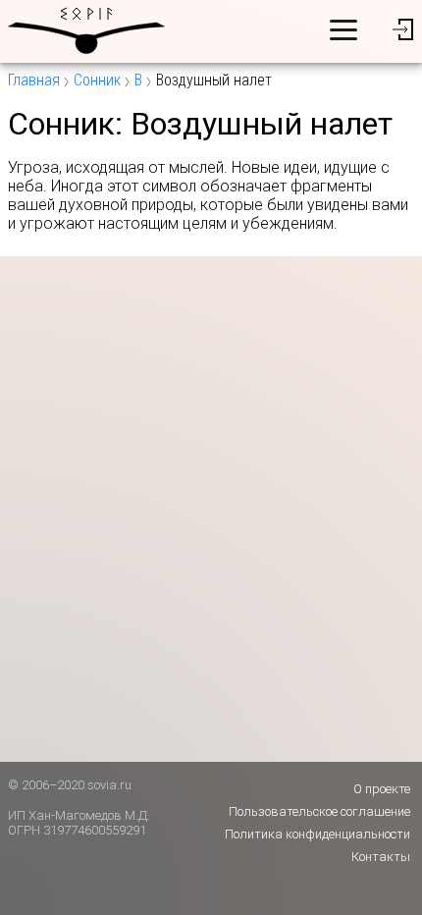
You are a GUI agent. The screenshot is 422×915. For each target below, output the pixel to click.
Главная (34, 80)
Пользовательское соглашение (319, 811)
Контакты (380, 856)
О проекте (381, 788)
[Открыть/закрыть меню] (343, 29)
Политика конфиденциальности (317, 834)
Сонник (97, 80)
